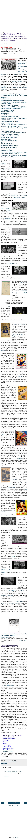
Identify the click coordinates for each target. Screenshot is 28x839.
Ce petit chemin (11, 487)
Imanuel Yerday (5, 148)
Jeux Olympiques (11, 590)
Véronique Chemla (12, 33)
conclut (13, 556)
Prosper (14, 336)
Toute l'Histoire (18, 601)
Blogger (16, 837)
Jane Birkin (4, 115)
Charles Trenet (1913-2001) (8, 147)
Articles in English (8, 751)
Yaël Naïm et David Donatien (9, 140)
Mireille (25, 489)
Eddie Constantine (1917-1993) (10, 121)
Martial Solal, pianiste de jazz (9, 145)
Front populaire (5, 86)
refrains (16, 74)
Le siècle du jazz (5, 99)
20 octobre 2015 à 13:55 (16, 771)
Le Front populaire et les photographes (12, 94)
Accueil (14, 802)
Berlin (22, 590)
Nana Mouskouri (5, 139)
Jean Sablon (23, 482)
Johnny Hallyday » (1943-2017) (10, 134)
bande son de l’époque (19, 197)
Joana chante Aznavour (8, 131)
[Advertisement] (14, 16)
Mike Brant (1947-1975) (7, 110)
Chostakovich (23, 282)
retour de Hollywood (19, 324)
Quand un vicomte (17, 334)
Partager (4, 763)
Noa (2, 142)
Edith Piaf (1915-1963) (7, 144)
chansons (14, 479)
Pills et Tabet (16, 486)
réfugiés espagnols (12, 263)
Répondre (7, 776)
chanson (25, 292)
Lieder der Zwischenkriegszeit (22, 66)
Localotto (7, 771)
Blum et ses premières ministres (10, 603)
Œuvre (20, 458)
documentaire (21, 69)
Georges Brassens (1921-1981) (10, 116)
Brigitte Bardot (5, 113)
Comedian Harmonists (7, 595)
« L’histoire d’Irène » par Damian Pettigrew (13, 132)
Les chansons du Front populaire (17, 195)
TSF (9, 307)
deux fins (20, 376)
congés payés (7, 218)
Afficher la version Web (14, 805)
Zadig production (5, 637)
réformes (8, 210)
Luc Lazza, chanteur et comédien (10, 136)
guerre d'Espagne (17, 81)
